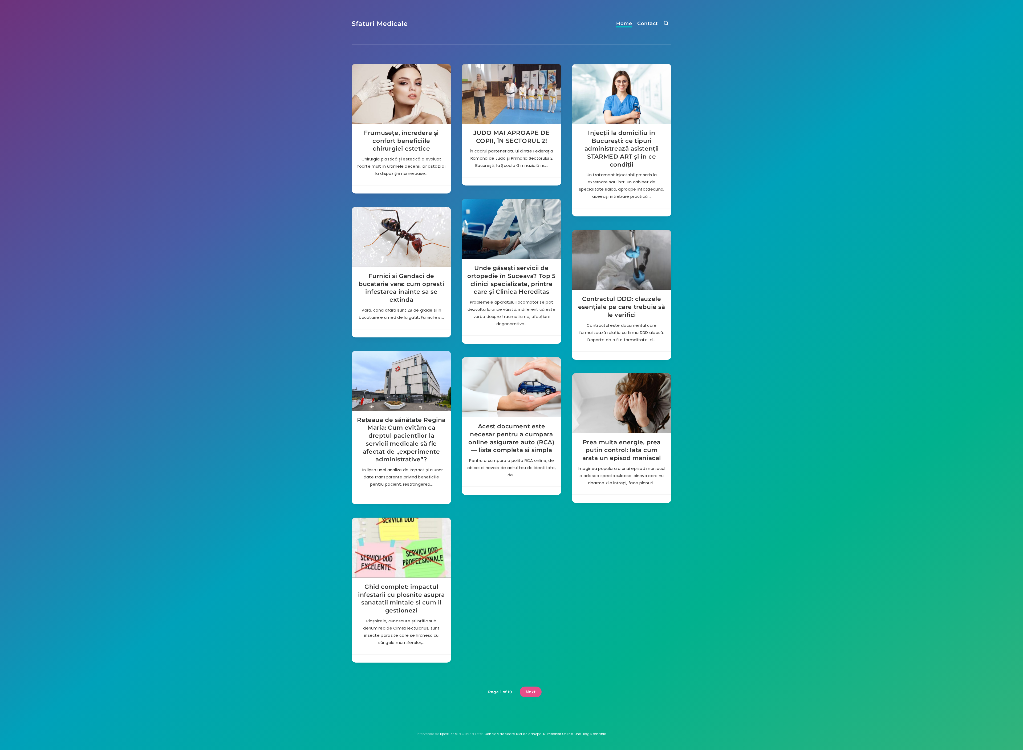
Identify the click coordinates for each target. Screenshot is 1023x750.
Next (531, 691)
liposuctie (448, 734)
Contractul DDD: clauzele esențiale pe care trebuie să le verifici (621, 306)
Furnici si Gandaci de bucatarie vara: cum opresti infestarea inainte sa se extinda (401, 287)
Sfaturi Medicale (380, 23)
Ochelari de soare (500, 734)
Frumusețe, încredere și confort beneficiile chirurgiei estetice (401, 140)
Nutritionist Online (558, 734)
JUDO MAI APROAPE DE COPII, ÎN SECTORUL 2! (511, 136)
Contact (647, 23)
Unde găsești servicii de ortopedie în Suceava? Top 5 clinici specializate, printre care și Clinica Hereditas (511, 279)
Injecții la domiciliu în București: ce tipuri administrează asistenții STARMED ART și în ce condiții (621, 148)
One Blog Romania (590, 734)
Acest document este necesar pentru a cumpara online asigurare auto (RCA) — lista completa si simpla (511, 438)
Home (624, 23)
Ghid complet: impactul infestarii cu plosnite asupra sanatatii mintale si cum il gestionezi (401, 598)
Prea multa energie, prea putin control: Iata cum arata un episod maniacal (621, 450)
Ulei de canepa (529, 734)
